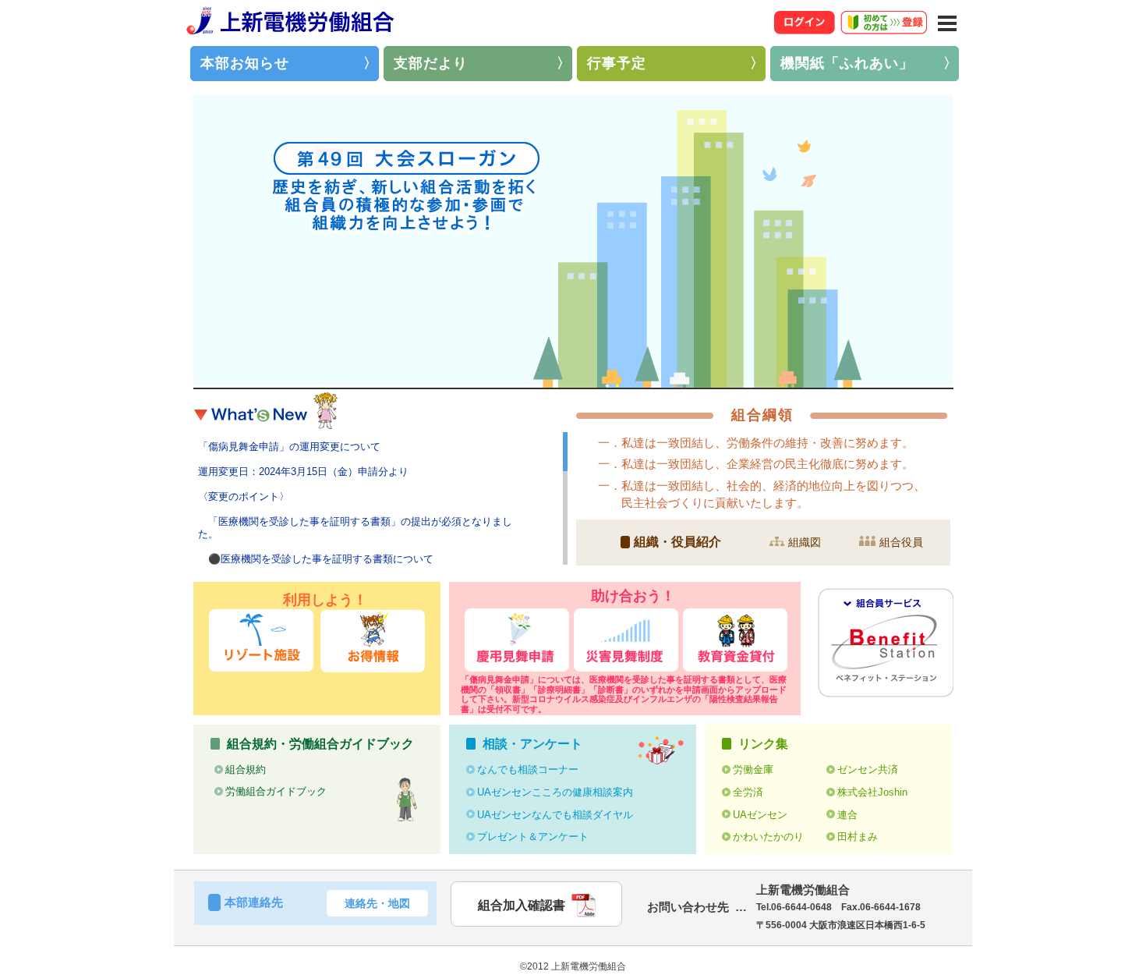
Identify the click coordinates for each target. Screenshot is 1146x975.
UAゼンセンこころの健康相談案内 (555, 792)
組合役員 (901, 542)
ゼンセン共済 (867, 769)
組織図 (804, 542)
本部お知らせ (244, 63)
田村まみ (857, 836)
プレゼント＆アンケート (533, 836)
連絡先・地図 (377, 903)
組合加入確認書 (521, 905)
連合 (847, 815)
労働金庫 (753, 769)
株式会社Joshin (872, 792)
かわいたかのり (768, 836)
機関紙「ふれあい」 (847, 63)
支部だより (431, 63)
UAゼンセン (760, 815)
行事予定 (616, 63)
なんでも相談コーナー (527, 769)
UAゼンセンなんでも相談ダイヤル (555, 815)
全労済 (748, 792)
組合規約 (245, 769)
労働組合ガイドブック (276, 791)
